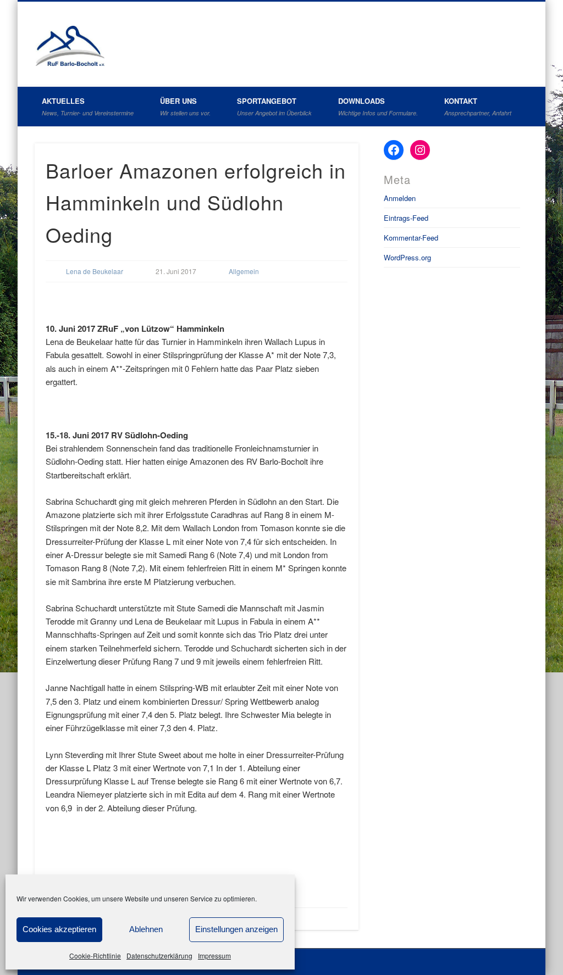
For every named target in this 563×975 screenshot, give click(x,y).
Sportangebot (274, 106)
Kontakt (477, 106)
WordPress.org (407, 257)
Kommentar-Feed (411, 237)
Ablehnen (146, 929)
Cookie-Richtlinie (95, 955)
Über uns (185, 106)
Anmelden (400, 198)
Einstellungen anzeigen (236, 929)
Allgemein (244, 271)
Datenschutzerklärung (159, 955)
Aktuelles (88, 106)
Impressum (214, 955)
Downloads (378, 106)
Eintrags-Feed (406, 218)
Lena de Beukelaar (94, 271)
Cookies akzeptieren (59, 929)
